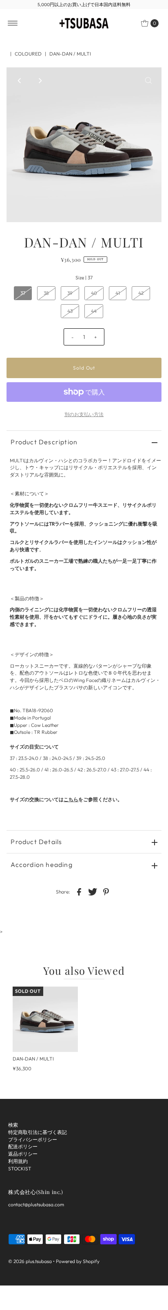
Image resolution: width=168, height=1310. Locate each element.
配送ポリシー (23, 1146)
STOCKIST (19, 1168)
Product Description (44, 442)
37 (22, 293)
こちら (71, 799)
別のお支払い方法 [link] (84, 414)
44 (94, 311)
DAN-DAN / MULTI (33, 1059)
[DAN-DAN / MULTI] (45, 1019)
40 (94, 293)
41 (117, 293)
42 (141, 293)
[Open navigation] (13, 23)
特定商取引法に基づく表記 (37, 1132)
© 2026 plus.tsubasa (30, 1261)
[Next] (40, 80)
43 (70, 311)
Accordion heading (41, 864)
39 (70, 293)
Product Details (36, 842)
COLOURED (28, 54)
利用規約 (18, 1161)
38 (46, 293)
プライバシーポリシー (32, 1139)
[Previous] (20, 80)
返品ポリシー (23, 1154)
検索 (13, 1125)
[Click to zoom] (148, 80)
